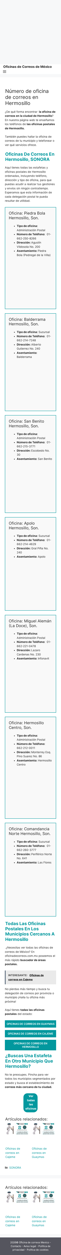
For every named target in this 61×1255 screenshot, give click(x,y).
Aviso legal (30, 1246)
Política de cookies (37, 1249)
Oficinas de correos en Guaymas (30, 1023)
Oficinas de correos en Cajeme (30, 1033)
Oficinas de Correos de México (27, 67)
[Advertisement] (30, 32)
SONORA (15, 1167)
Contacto (16, 1246)
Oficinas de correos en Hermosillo (30, 1045)
